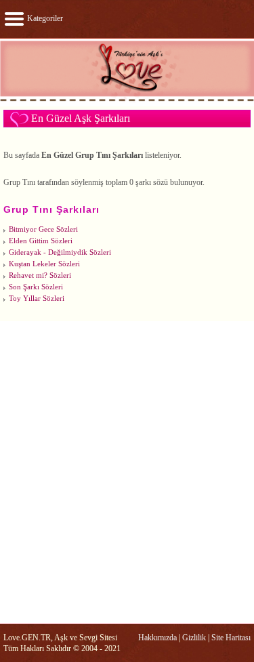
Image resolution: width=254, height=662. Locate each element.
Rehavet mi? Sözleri (40, 275)
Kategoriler (44, 18)
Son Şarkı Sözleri (36, 287)
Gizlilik (194, 637)
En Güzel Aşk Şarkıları (80, 118)
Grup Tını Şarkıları (51, 209)
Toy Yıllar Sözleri (36, 298)
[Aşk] (127, 100)
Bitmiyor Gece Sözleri (43, 229)
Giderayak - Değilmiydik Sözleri (60, 252)
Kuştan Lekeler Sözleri (44, 264)
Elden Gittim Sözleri (40, 241)
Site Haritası (231, 637)
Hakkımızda (157, 637)
